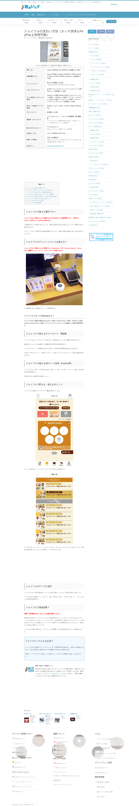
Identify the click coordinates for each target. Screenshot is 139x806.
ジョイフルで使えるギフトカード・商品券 (39, 194)
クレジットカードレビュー (64, 784)
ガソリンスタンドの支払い (97, 191)
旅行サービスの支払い (97, 210)
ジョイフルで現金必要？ (33, 202)
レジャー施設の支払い (95, 126)
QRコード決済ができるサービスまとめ (67, 776)
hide (43, 184)
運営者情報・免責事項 (103, 782)
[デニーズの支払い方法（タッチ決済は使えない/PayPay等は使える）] (27, 720)
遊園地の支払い (95, 138)
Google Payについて (103, 772)
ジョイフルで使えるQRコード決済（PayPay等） (41, 196)
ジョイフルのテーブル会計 (34, 200)
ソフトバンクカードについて (23, 782)
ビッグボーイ (60, 714)
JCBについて (60, 746)
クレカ (31, 720)
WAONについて (19, 748)
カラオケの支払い (95, 134)
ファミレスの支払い (31, 38)
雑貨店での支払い (94, 157)
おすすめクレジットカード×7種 (106, 753)
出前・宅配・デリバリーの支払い (100, 206)
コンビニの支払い (94, 44)
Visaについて (60, 738)
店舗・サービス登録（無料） (105, 792)
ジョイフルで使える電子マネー (36, 188)
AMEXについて (60, 750)
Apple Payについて (102, 768)
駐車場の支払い (93, 176)
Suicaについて (19, 752)
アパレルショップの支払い (97, 119)
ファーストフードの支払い (98, 63)
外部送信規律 (101, 787)
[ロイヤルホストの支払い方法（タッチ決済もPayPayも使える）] (42, 720)
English (114, 4)
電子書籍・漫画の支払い (97, 213)
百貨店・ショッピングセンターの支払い (101, 100)
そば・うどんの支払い (98, 74)
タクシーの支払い (94, 172)
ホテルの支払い (93, 194)
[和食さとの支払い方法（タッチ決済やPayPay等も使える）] (73, 719)
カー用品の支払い (94, 187)
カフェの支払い (95, 55)
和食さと (74, 714)
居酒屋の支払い (95, 79)
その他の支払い (93, 225)
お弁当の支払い (95, 87)
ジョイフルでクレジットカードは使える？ (39, 190)
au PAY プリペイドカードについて (25, 777)
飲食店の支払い (93, 52)
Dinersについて (60, 754)
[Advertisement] (54, 166)
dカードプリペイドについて (23, 786)
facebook (102, 31)
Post (92, 31)
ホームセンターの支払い (96, 153)
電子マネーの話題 (102, 744)
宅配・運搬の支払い (95, 111)
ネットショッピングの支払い (97, 221)
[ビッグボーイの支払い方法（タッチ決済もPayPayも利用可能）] (58, 720)
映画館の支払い (95, 130)
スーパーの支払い (94, 48)
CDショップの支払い (95, 115)
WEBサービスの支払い (96, 198)
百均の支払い (94, 160)
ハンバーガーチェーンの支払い (101, 67)
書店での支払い (93, 149)
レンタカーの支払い (95, 183)
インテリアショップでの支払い (99, 164)
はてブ (110, 31)
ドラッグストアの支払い (96, 123)
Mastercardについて (62, 742)
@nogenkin (55, 673)
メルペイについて (61, 772)
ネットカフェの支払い (97, 145)
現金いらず (30, 804)
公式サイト (27, 231)
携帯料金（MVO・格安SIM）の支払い (100, 217)
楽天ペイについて (61, 767)
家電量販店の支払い (95, 107)
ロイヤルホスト (46, 714)
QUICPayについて (20, 767)
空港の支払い (93, 179)
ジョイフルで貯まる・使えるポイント (38, 198)
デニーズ (28, 714)
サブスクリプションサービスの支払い (101, 202)
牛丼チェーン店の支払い (99, 71)
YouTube (43, 676)
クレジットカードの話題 (104, 739)
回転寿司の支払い (95, 90)
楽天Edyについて (20, 738)
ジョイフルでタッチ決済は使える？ (40, 192)
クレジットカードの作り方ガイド (107, 758)
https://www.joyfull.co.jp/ (55, 146)
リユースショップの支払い (97, 168)
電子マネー (33, 716)
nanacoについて (19, 743)
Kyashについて (19, 791)
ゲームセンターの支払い (97, 141)
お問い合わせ (101, 796)
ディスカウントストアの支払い (98, 104)
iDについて (18, 762)
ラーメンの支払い (95, 83)
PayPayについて (61, 763)
